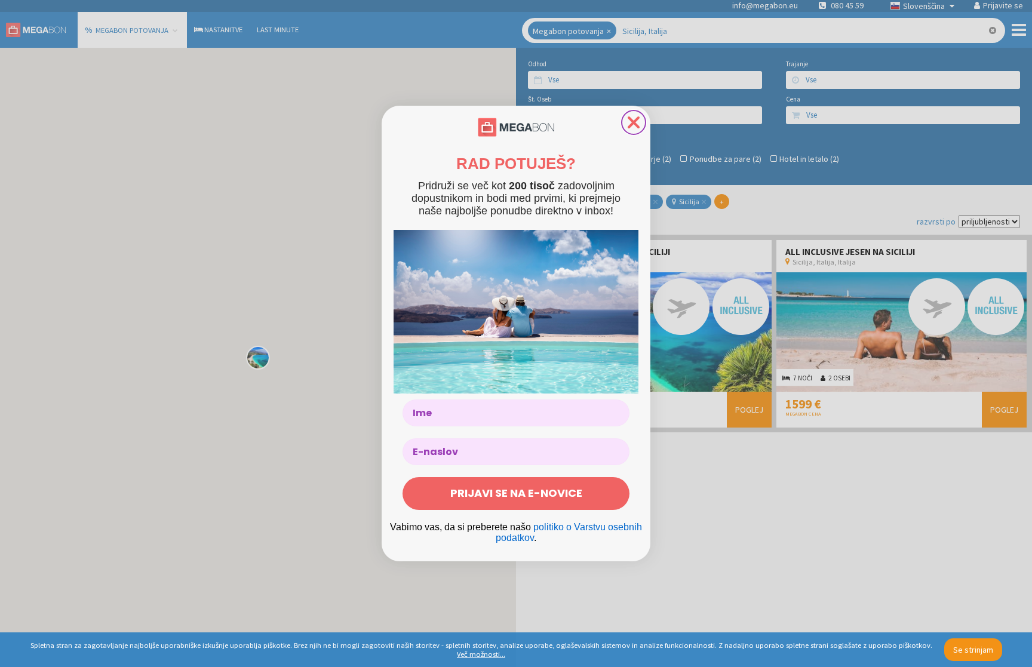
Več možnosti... (481, 654)
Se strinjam (973, 649)
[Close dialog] (634, 122)
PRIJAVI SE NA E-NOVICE (516, 492)
